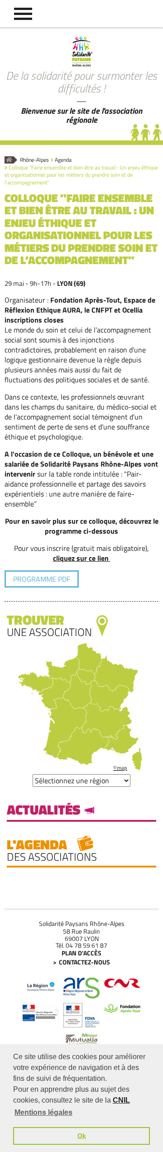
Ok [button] (81, 1135)
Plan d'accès (81, 953)
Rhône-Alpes (34, 160)
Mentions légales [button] (43, 1112)
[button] (23, 13)
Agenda (63, 160)
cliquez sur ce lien (81, 558)
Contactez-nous (84, 962)
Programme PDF (41, 579)
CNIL (121, 1100)
